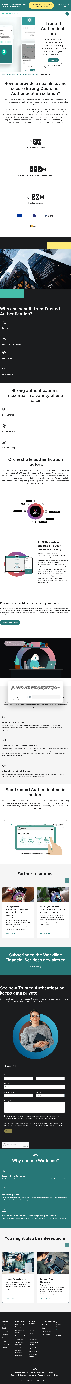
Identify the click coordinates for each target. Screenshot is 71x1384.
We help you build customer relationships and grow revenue (29, 1215)
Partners (5, 1331)
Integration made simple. (13, 722)
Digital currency (34, 1351)
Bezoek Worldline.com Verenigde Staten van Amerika (41, 5)
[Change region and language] (56, 1329)
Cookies (51, 1373)
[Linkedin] (56, 1339)
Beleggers (5, 1334)
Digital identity (8, 431)
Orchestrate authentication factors (35, 462)
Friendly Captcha (25, 1146)
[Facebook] (60, 1339)
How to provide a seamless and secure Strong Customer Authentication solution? (35, 88)
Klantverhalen (46, 1334)
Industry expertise (10, 1195)
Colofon (55, 1375)
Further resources (35, 873)
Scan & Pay (19, 1356)
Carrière (4, 1328)
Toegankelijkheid (44, 1375)
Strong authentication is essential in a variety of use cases (35, 395)
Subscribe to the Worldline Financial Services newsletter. (35, 957)
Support (4, 1341)
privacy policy (57, 1125)
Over (3, 1325)
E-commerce (8, 415)
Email (6, 1083)
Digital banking (33, 1348)
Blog (43, 1328)
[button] (35, 657)
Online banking (8, 448)
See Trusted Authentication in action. (35, 792)
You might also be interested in (35, 1238)
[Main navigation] (67, 14)
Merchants (7, 358)
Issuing (31, 1327)
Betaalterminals (20, 1336)
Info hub (44, 1325)
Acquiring (31, 1330)
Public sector (8, 375)
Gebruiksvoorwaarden (37, 1373)
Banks (5, 328)
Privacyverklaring (21, 1373)
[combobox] (50, 1095)
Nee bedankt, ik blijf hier (60, 5)
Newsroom (5, 1344)
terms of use (54, 1123)
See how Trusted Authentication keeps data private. (32, 990)
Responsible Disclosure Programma (23, 1375)
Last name (40, 1075)
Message (7, 1101)
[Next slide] (67, 880)
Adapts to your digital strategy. (16, 771)
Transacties (19, 1339)
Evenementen (46, 1331)
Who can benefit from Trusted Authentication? (30, 311)
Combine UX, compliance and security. (19, 746)
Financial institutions (11, 344)
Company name (9, 1092)
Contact (4, 1348)
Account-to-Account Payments (19, 1350)
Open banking (33, 1339)
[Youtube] (64, 1339)
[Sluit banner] (68, 5)
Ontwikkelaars (6, 1338)
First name (8, 1075)
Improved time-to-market (14, 1176)
